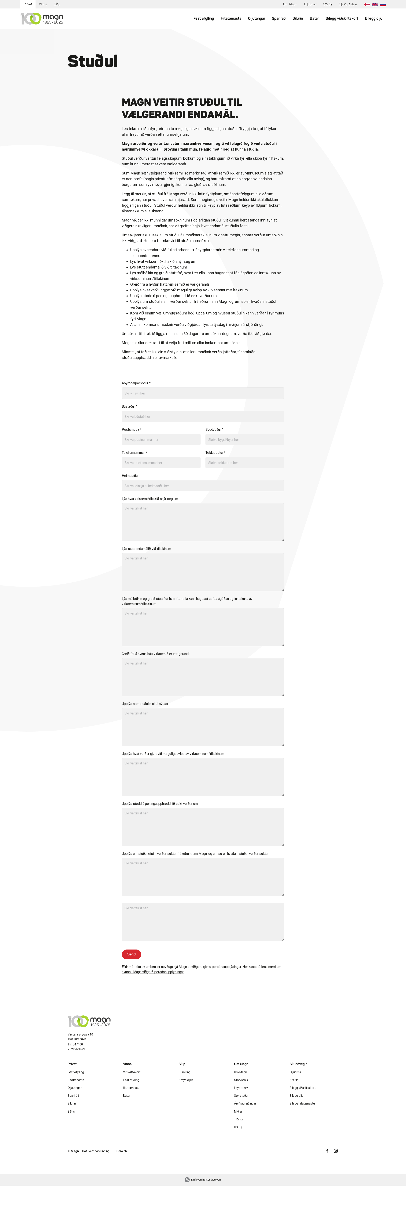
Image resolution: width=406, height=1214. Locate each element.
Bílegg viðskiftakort (342, 18)
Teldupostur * (215, 453)
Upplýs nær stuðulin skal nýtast (145, 704)
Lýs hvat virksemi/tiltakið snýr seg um (150, 499)
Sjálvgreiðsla (348, 4)
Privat (28, 4)
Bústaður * (129, 406)
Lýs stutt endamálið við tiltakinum (146, 549)
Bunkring (185, 1072)
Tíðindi (238, 1119)
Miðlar (238, 1111)
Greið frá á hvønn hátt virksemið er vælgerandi (155, 654)
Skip (57, 4)
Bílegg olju (373, 18)
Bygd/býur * (214, 430)
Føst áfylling (203, 18)
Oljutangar (256, 18)
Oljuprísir (310, 4)
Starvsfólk (241, 1080)
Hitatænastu (131, 1087)
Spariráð (279, 18)
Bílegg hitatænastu (302, 1103)
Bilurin (297, 18)
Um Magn (290, 4)
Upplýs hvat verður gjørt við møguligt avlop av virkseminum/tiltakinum (173, 754)
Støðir (327, 4)
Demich (122, 1151)
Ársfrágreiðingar (245, 1103)
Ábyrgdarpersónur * (136, 383)
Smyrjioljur (186, 1080)
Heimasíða (130, 476)
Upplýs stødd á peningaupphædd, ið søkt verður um (160, 804)
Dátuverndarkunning (96, 1151)
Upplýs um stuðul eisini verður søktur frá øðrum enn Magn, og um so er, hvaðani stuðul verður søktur (195, 854)
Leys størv (241, 1087)
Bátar (314, 18)
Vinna (43, 4)
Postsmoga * (131, 430)
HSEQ (238, 1127)
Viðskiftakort (131, 1072)
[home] (41, 19)
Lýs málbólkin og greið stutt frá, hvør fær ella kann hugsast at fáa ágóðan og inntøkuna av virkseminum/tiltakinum (187, 601)
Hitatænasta (231, 18)
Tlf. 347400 (75, 1044)
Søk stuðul (241, 1095)
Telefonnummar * (134, 453)
